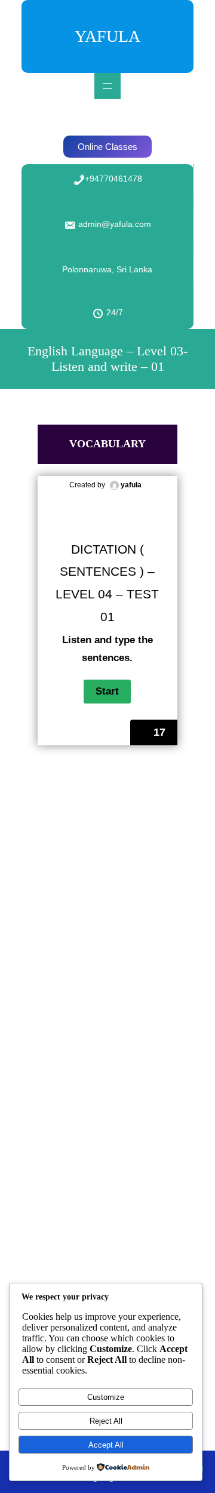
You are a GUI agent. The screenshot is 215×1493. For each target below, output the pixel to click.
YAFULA (107, 36)
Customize (105, 1397)
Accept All (106, 1444)
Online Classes (107, 147)
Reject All (106, 1421)
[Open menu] (107, 86)
